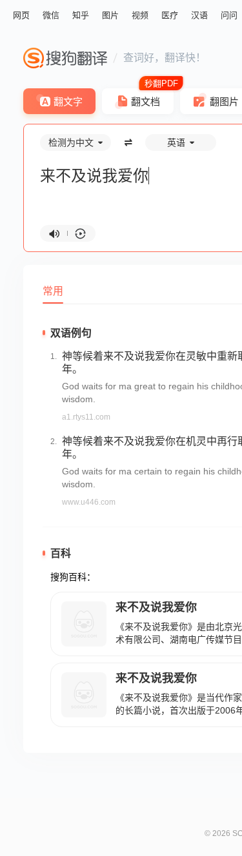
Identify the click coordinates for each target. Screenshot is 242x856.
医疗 (169, 15)
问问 (229, 15)
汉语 (199, 15)
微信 (51, 15)
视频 (140, 15)
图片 (110, 15)
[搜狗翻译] (65, 58)
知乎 (80, 15)
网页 (21, 15)
